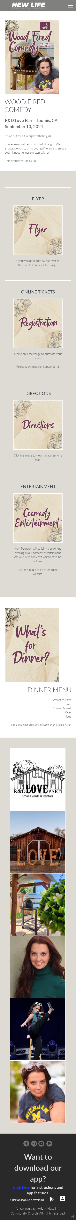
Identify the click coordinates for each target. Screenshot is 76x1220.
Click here (21, 1188)
